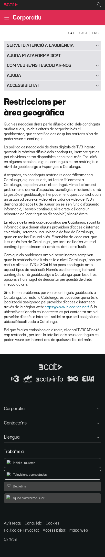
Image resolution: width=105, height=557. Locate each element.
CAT (71, 33)
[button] (52, 408)
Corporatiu (27, 18)
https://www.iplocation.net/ (66, 307)
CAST (83, 33)
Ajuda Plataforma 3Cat (34, 56)
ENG (95, 33)
